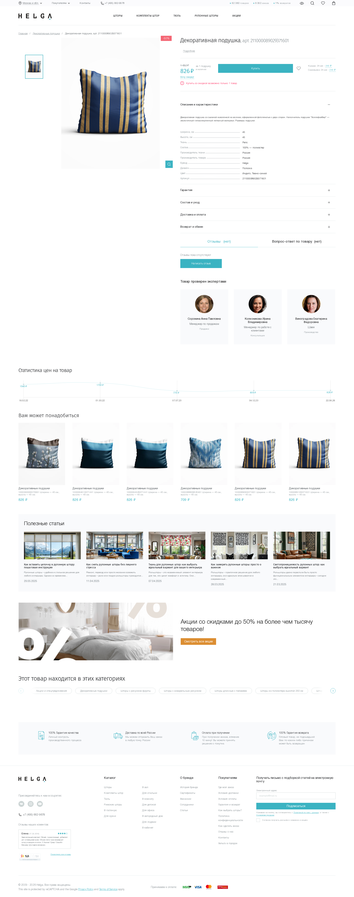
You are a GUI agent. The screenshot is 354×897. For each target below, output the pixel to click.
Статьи (184, 810)
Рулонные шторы (206, 16)
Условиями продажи (265, 815)
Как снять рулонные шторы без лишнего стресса (111, 566)
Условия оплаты (227, 798)
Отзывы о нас (226, 831)
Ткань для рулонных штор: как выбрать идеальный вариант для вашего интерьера (175, 566)
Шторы (117, 16)
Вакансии (185, 798)
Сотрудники (187, 804)
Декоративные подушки (46, 33)
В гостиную (110, 810)
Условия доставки (228, 793)
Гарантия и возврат (229, 804)
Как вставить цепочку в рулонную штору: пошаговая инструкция (49, 566)
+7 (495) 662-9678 (34, 814)
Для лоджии (149, 821)
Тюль (177, 16)
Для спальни (149, 793)
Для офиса (148, 810)
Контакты (85, 3)
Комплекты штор (147, 16)
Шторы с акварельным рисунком (182, 690)
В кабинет (147, 827)
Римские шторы (113, 804)
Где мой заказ (226, 787)
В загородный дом (152, 816)
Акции (236, 16)
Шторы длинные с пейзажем (231, 690)
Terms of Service (108, 889)
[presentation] (333, 690)
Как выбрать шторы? (230, 810)
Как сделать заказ (228, 826)
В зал (145, 787)
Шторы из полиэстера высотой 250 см (281, 690)
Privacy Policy (85, 889)
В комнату (148, 798)
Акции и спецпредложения (51, 690)
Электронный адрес (266, 790)
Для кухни (110, 816)
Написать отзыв (201, 263)
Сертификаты (187, 793)
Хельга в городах (227, 843)
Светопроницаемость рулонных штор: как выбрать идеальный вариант (298, 566)
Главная (23, 33)
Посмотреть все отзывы (61, 854)
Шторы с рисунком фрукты (136, 690)
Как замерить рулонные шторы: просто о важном (236, 566)
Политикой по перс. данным (306, 812)
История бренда (189, 787)
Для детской (149, 804)
